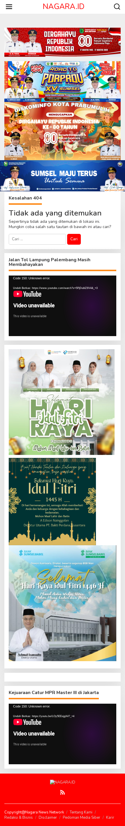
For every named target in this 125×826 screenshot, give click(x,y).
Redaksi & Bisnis (18, 817)
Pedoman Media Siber (81, 817)
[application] (62, 306)
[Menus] (9, 7)
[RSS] (62, 792)
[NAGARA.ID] (62, 782)
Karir (110, 817)
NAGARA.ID (64, 6)
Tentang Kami (81, 812)
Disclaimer (48, 817)
